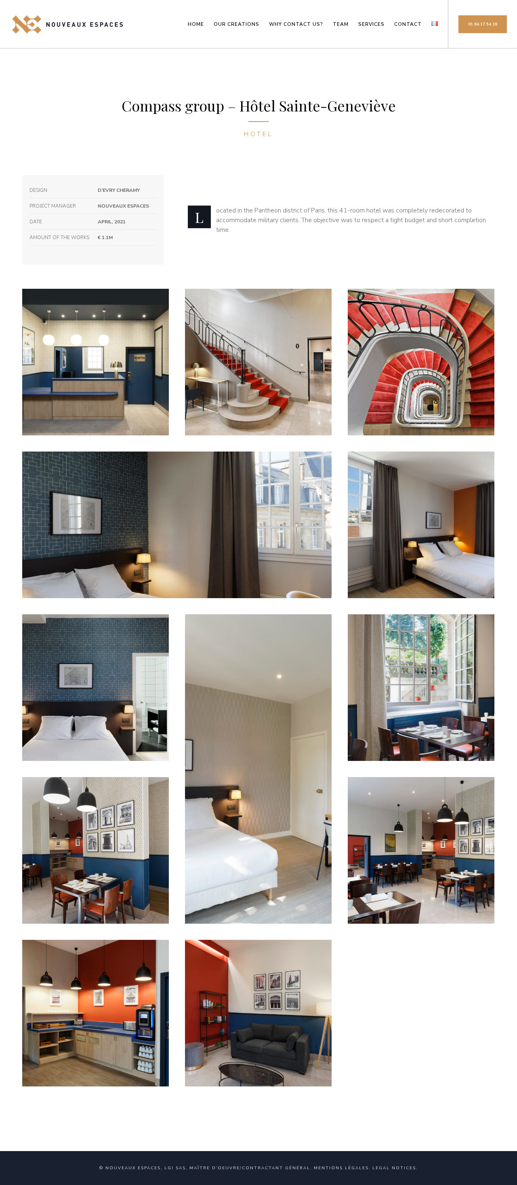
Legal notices (394, 1168)
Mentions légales (341, 1168)
